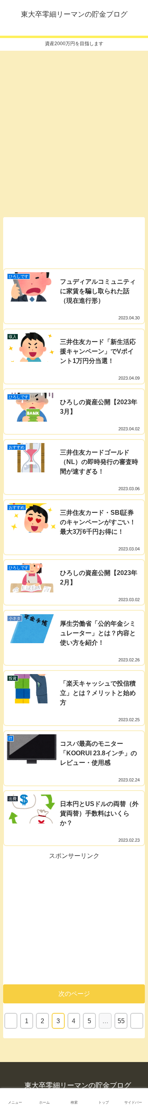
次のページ (74, 993)
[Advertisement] (74, 131)
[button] (134, 813)
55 (121, 1021)
